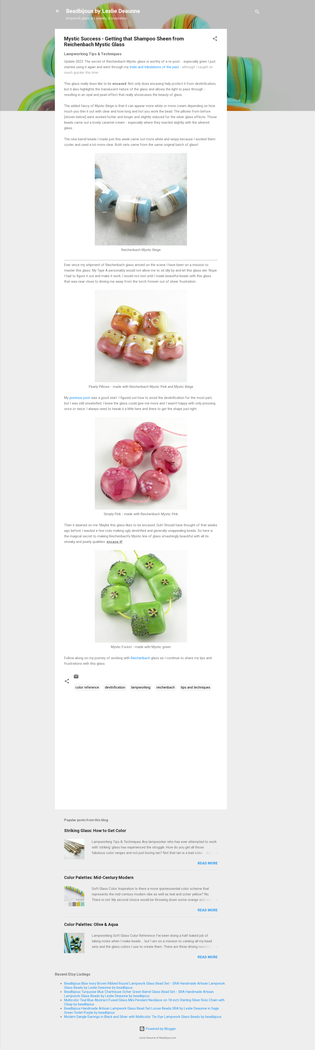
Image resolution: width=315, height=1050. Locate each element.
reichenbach (165, 687)
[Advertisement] (245, 98)
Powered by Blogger (160, 1029)
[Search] (257, 13)
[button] (215, 39)
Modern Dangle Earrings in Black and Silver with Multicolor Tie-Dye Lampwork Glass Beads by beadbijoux (142, 1017)
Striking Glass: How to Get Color (95, 830)
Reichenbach (140, 658)
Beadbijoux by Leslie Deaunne (103, 11)
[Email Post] (76, 678)
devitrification (115, 687)
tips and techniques (195, 687)
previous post (79, 398)
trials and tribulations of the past (154, 67)
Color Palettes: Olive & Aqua (91, 924)
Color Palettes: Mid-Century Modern (99, 877)
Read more (208, 863)
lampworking (140, 687)
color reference (87, 687)
